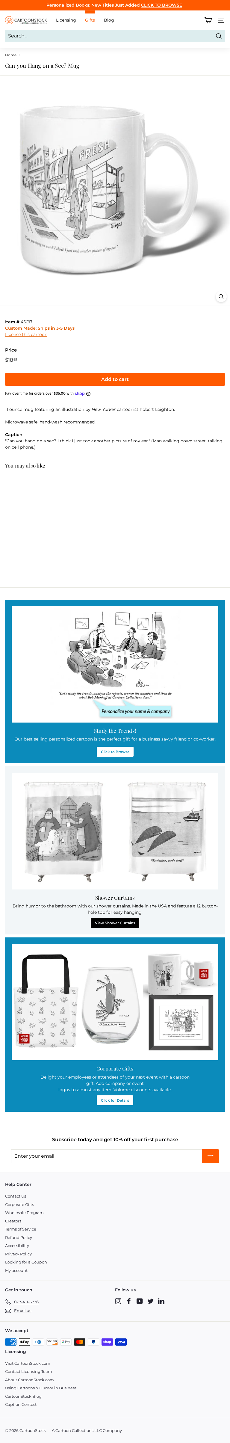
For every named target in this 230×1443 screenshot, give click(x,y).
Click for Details (115, 1100)
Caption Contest (21, 1404)
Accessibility (17, 1245)
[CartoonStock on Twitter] (150, 1301)
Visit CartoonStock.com (27, 1363)
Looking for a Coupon (26, 1262)
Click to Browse (115, 752)
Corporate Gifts (19, 1204)
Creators (13, 1221)
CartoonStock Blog (23, 1396)
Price (11, 350)
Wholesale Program (24, 1212)
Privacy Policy (18, 1253)
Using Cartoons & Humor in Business (40, 1387)
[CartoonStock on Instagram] (118, 1301)
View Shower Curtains (115, 923)
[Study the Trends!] (115, 664)
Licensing (66, 20)
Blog (109, 20)
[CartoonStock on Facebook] (129, 1301)
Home (10, 55)
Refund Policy (18, 1237)
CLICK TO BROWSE (161, 5)
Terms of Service (20, 1229)
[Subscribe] (210, 1156)
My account (16, 1270)
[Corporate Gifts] (115, 1002)
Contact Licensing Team (28, 1371)
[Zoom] (221, 296)
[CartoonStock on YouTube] (140, 1301)
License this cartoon (26, 334)
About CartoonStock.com (29, 1379)
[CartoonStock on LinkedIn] (161, 1301)
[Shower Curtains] (115, 831)
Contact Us (15, 1196)
